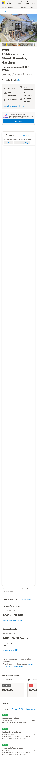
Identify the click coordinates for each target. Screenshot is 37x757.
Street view (8, 143)
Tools (32, 7)
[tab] (11, 135)
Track (20, 121)
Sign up (27, 3)
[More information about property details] (18, 80)
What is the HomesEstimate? (13, 620)
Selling (23, 7)
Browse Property (7, 7)
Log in (33, 3)
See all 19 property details (14, 106)
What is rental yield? (10, 650)
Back (7, 12)
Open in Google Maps (22, 143)
